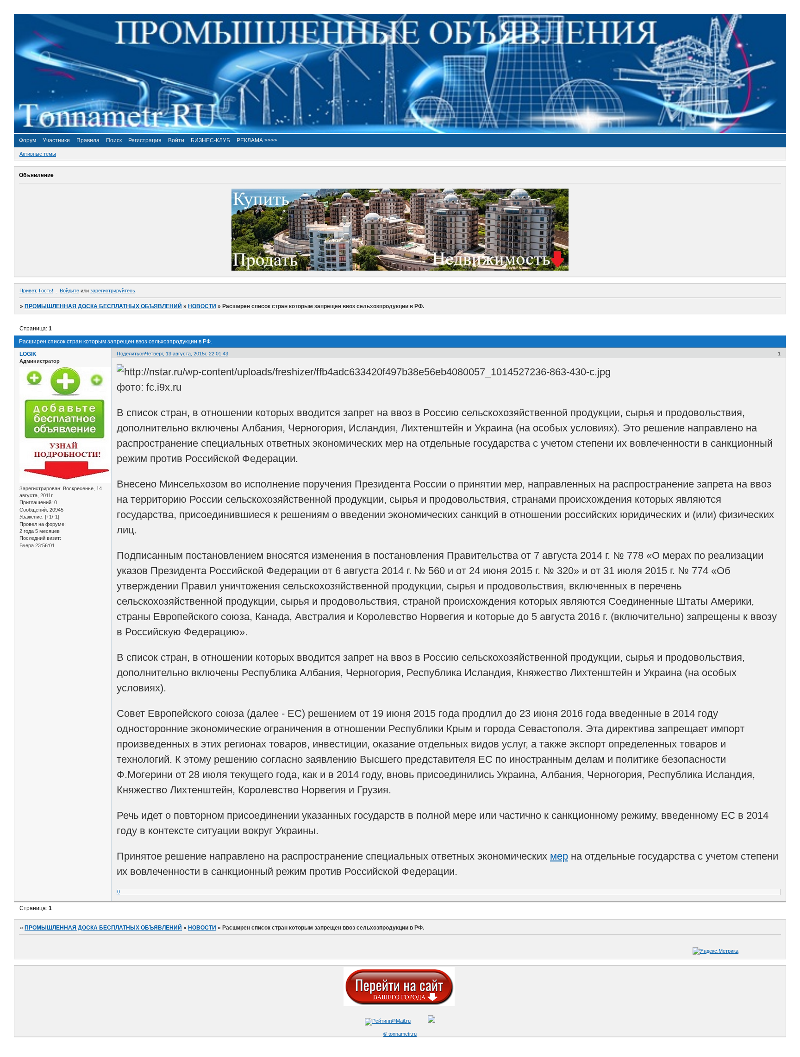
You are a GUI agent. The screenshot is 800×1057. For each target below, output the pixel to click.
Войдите (69, 290)
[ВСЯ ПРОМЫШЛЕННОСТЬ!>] (400, 131)
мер (559, 856)
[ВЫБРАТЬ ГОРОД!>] (399, 1004)
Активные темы (37, 154)
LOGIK (28, 354)
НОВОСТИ (202, 306)
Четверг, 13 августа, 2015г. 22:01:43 (186, 353)
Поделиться (131, 353)
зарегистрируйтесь (112, 290)
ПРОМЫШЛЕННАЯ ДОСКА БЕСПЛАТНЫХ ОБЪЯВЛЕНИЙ (103, 306)
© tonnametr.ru (400, 1034)
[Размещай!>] (400, 269)
